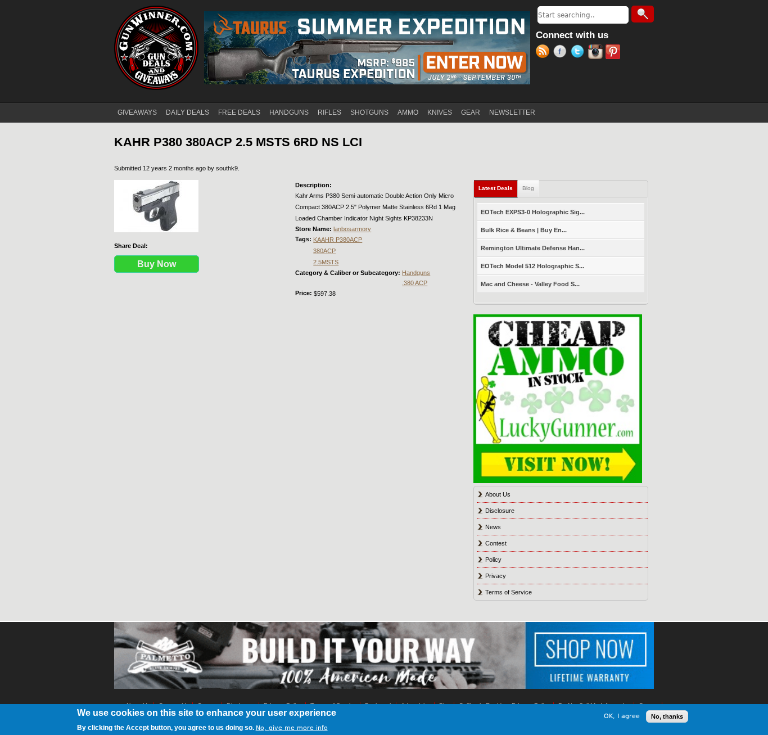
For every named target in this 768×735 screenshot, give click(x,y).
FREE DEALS (239, 112)
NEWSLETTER (512, 112)
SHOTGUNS (369, 112)
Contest (496, 543)
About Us (498, 494)
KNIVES (439, 112)
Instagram (597, 52)
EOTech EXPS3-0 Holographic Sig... (533, 212)
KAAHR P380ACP (337, 239)
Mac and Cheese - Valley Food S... (530, 284)
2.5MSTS (325, 262)
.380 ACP (414, 282)
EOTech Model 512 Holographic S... (532, 266)
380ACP (324, 250)
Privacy (495, 575)
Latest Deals (498, 188)
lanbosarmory (352, 229)
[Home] (156, 48)
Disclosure (499, 510)
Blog (528, 188)
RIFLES (329, 112)
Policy (493, 559)
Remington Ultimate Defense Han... (533, 248)
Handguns (416, 272)
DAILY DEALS (187, 112)
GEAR (470, 112)
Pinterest (614, 52)
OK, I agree (622, 716)
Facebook (562, 52)
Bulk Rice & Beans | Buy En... (524, 230)
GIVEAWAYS (137, 112)
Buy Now (156, 264)
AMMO (407, 112)
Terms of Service (508, 592)
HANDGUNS (289, 112)
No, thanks (667, 716)
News (493, 527)
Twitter (579, 52)
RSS (544, 52)
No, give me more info (292, 727)
